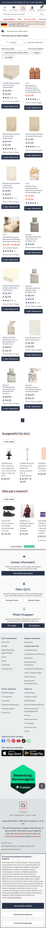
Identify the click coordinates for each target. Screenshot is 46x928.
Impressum (36, 836)
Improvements (15, 849)
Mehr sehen (9, 441)
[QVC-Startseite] (3, 31)
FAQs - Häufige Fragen (33, 673)
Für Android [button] (34, 625)
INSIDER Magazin (8, 693)
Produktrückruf (7, 669)
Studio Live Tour (30, 727)
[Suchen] (42, 14)
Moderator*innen (30, 719)
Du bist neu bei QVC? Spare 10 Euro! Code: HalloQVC (22, 2)
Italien (29, 815)
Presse (3, 661)
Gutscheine (5, 701)
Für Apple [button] (12, 625)
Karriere (27, 715)
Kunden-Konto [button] (12, 600)
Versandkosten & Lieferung (34, 654)
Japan (34, 815)
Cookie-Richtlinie (14, 897)
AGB (7, 833)
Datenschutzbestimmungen (25, 833)
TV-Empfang (29, 723)
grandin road (5, 849)
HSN (2, 846)
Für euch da (5, 712)
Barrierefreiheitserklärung (34, 705)
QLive (3, 657)
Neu (19, 19)
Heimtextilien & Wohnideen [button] (16, 52)
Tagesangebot (9, 19)
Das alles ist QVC (30, 697)
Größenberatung (30, 650)
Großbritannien (20, 815)
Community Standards (14, 836)
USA (11, 815)
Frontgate (21, 846)
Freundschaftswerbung (10, 705)
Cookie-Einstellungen (23, 923)
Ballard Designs (11, 846)
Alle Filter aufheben (35, 49)
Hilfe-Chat (5, 642)
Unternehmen (29, 693)
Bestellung (28, 642)
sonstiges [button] (8, 57)
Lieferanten (5, 665)
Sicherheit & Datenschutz (33, 669)
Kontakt (4, 646)
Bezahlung (28, 658)
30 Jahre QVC (30, 19)
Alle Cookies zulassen (23, 906)
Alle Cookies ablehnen (23, 914)
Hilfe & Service (30, 677)
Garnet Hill (29, 846)
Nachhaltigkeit (29, 701)
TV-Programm (6, 697)
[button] (4, 9)
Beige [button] (36, 52)
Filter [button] (13, 42)
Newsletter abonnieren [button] (23, 573)
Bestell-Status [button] (34, 600)
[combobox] (20, 14)
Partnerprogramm (8, 709)
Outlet (26, 731)
